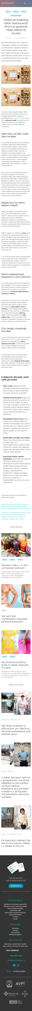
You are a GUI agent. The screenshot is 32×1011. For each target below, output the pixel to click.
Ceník (15, 919)
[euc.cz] (25, 994)
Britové (11, 339)
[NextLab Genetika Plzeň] (11, 993)
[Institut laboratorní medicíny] (16, 1002)
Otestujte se (16, 886)
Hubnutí (15, 11)
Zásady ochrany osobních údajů (15, 906)
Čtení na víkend (16, 15)
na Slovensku (19, 971)
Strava (24, 11)
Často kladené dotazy (15, 908)
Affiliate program (15, 934)
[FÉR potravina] (9, 984)
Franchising (15, 932)
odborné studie (18, 118)
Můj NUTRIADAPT (15, 915)
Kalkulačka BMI (15, 910)
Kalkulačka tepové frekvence (15, 912)
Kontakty (15, 928)
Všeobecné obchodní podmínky (15, 904)
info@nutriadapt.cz (16, 960)
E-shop (15, 917)
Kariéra (15, 930)
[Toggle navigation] (29, 3)
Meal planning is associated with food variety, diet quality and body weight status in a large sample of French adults (15, 506)
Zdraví (8, 11)
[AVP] (20, 983)
